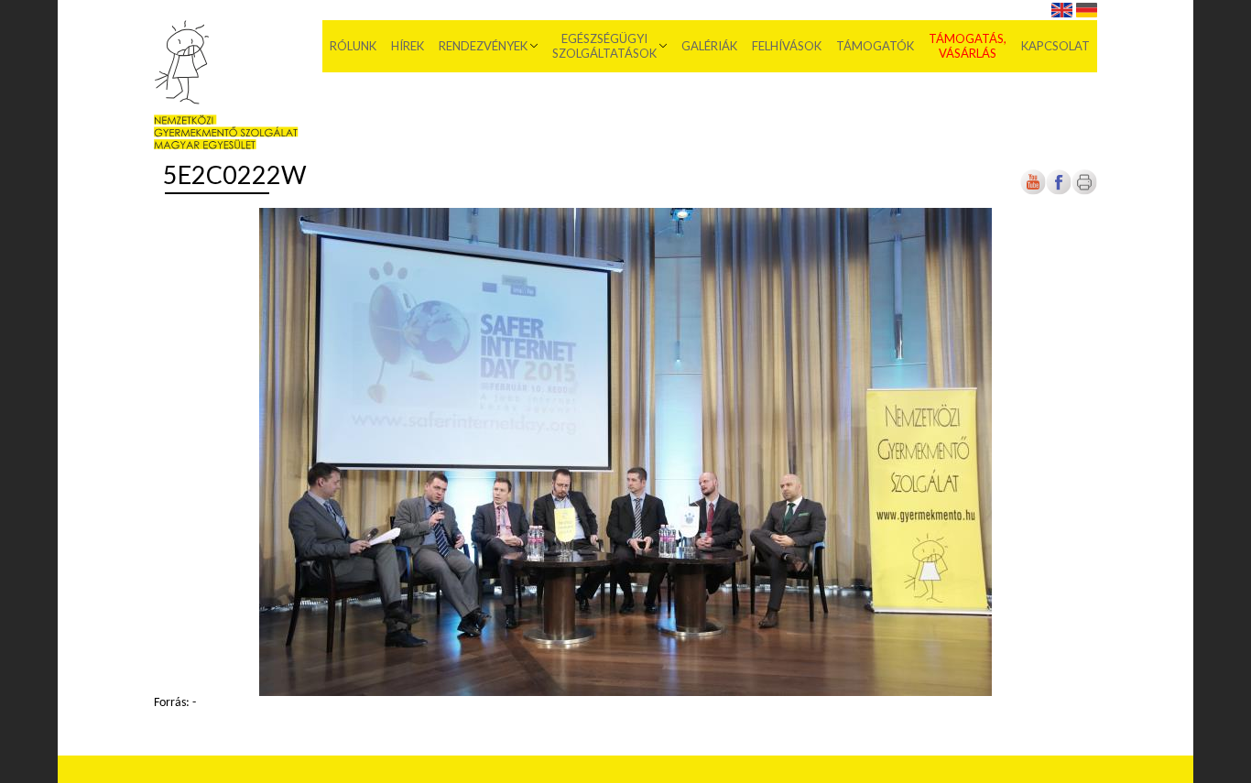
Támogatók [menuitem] (875, 45)
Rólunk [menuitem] (353, 45)
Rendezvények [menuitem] (483, 45)
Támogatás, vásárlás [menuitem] (967, 45)
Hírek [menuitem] (407, 45)
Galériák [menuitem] (709, 45)
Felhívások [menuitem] (786, 45)
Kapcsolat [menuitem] (1055, 45)
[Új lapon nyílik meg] (1059, 192)
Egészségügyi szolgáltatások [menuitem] (604, 45)
